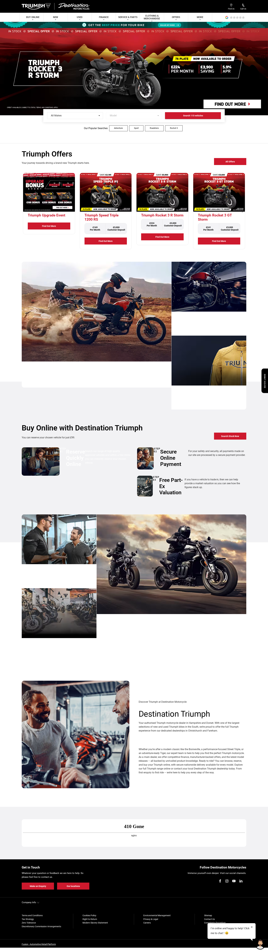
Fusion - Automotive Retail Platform (39, 944)
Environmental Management (157, 915)
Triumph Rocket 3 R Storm (162, 215)
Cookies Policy (89, 915)
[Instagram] (227, 881)
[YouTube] (234, 881)
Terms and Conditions (32, 915)
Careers (147, 922)
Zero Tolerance (29, 922)
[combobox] (75, 115)
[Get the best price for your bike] (134, 25)
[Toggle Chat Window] (260, 944)
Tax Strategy (28, 919)
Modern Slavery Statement (95, 922)
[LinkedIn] (241, 881)
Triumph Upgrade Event (46, 215)
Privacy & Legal (150, 919)
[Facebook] (220, 881)
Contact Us (209, 919)
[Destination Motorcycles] (73, 6)
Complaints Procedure (215, 922)
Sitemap (208, 915)
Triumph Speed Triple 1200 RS (101, 217)
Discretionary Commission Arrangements (41, 926)
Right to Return (90, 919)
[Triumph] (36, 6)
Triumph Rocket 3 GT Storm (215, 217)
